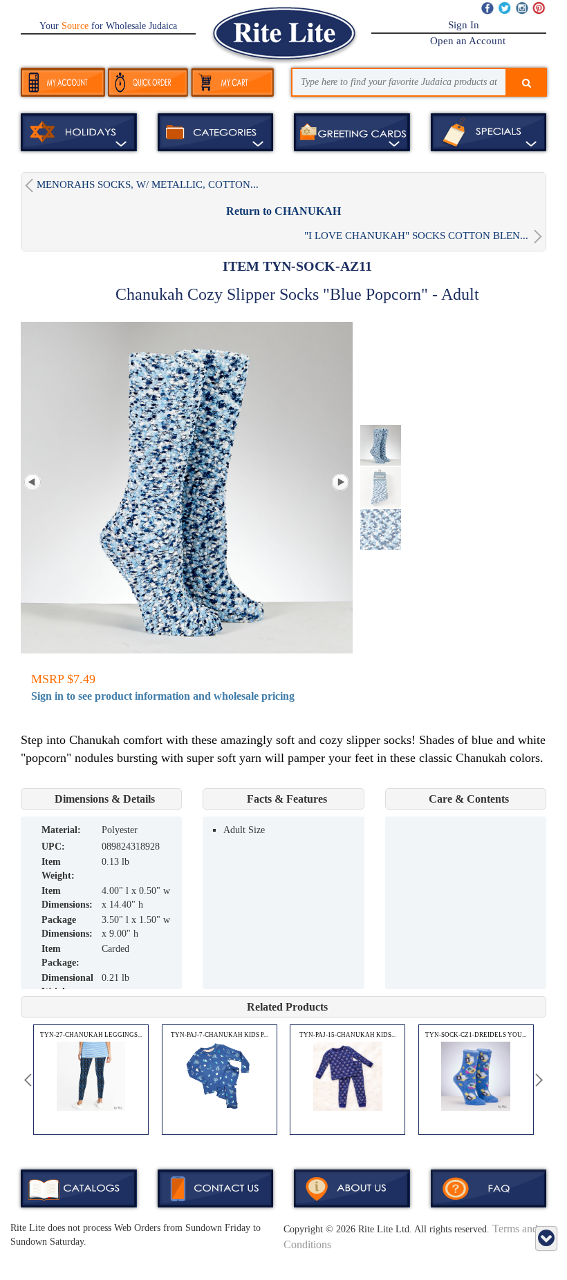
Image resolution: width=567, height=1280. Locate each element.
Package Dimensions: (67, 927)
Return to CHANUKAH (283, 211)
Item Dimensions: (67, 898)
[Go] (526, 83)
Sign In (463, 24)
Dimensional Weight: (67, 985)
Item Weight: (58, 869)
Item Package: (60, 956)
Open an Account (467, 40)
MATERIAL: (61, 830)
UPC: (53, 846)
